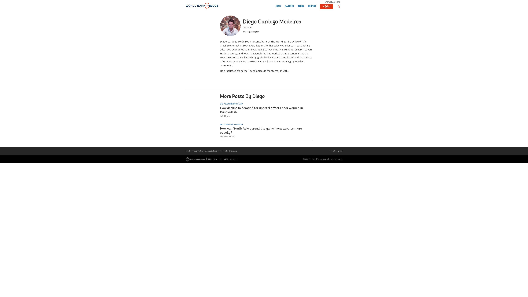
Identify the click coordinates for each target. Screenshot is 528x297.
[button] (339, 6)
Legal (188, 151)
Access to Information (213, 151)
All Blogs (289, 6)
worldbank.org (332, 2)
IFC (220, 159)
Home (278, 6)
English (256, 32)
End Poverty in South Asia (231, 104)
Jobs (226, 151)
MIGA (226, 159)
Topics (301, 6)
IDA (215, 159)
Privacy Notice (197, 151)
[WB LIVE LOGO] (326, 7)
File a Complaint (336, 151)
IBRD (210, 159)
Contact (312, 6)
